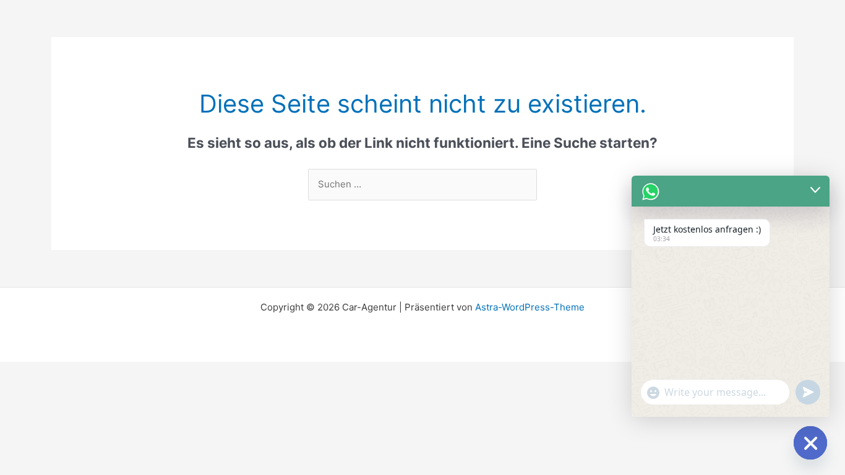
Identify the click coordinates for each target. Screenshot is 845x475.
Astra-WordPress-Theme (530, 307)
